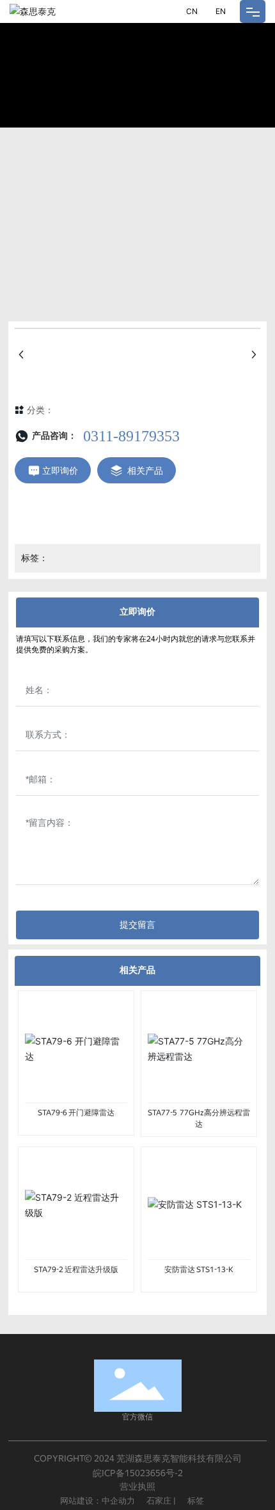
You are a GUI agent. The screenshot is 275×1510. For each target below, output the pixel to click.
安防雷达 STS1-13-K (198, 1269)
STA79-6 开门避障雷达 (76, 1112)
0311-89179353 (131, 436)
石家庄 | (162, 1501)
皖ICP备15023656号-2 (138, 1473)
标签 (196, 1501)
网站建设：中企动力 (98, 1501)
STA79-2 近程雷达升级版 (76, 1269)
